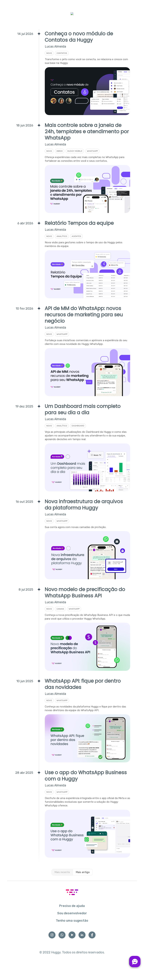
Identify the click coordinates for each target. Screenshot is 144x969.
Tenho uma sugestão (72, 921)
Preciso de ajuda (72, 906)
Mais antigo (83, 872)
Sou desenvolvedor (72, 913)
